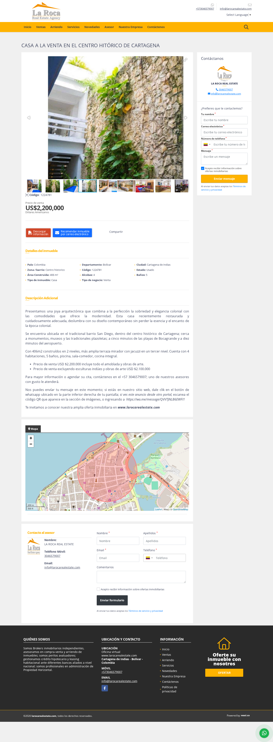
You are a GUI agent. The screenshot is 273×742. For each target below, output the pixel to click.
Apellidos (150, 533)
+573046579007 (205, 8)
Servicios (73, 27)
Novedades (92, 27)
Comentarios (105, 567)
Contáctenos (156, 27)
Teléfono (150, 550)
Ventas (41, 27)
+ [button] (31, 438)
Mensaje (207, 151)
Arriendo (56, 27)
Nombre (103, 533)
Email (101, 550)
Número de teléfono (214, 138)
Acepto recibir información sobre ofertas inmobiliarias (132, 589)
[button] (185, 60)
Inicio (27, 27)
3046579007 (52, 556)
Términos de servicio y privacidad (146, 610)
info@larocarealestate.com (62, 567)
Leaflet (158, 509)
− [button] (31, 444)
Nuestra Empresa (130, 27)
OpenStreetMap (180, 509)
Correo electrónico (212, 126)
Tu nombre (208, 114)
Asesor (109, 27)
